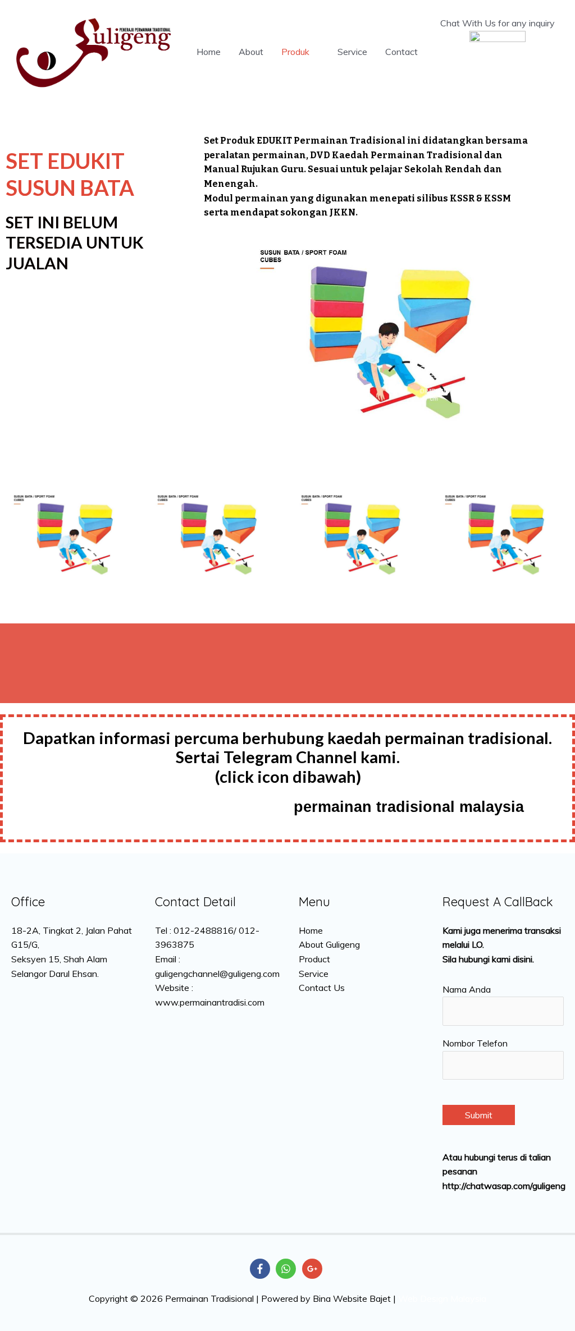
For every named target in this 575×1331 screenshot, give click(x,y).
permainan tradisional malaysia (409, 806)
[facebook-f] (261, 1269)
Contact (401, 51)
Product (314, 959)
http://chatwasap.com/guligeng (503, 1185)
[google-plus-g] (313, 1269)
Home (209, 51)
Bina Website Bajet (352, 1298)
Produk (295, 51)
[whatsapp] (287, 1269)
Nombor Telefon (475, 1043)
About (251, 51)
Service (352, 51)
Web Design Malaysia (442, 1298)
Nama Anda (466, 989)
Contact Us (322, 987)
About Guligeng (329, 944)
